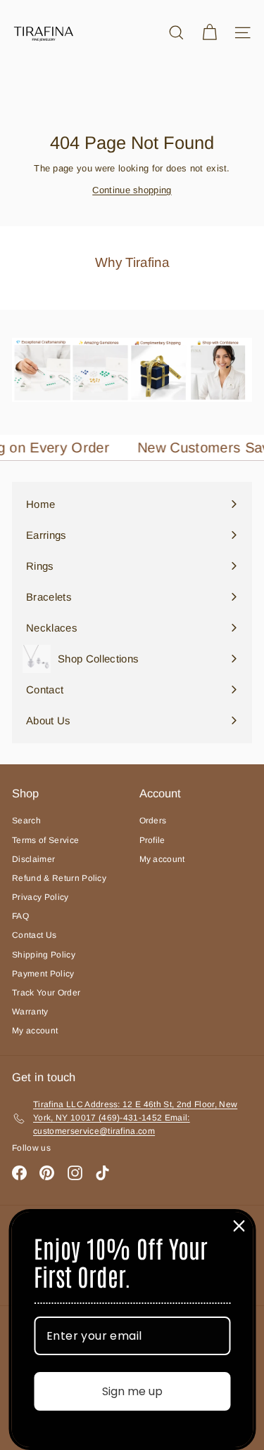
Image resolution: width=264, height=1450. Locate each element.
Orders (153, 820)
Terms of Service (45, 840)
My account (35, 1031)
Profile (152, 840)
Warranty (30, 1012)
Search (26, 820)
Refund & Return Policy (59, 878)
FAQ (20, 916)
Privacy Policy (40, 897)
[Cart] (209, 32)
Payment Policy (43, 974)
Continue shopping (132, 190)
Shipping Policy (43, 955)
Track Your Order (46, 993)
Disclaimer (33, 859)
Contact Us (34, 935)
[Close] (239, 1226)
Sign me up (132, 1391)
